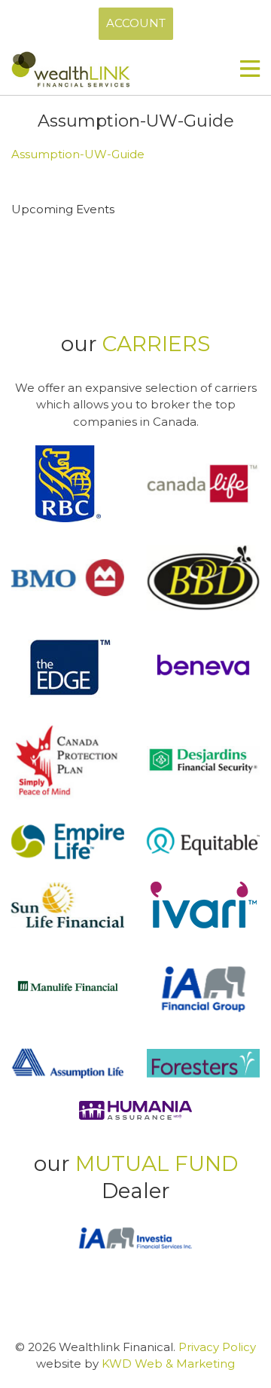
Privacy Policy (217, 1347)
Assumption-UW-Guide (78, 154)
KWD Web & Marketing (168, 1363)
